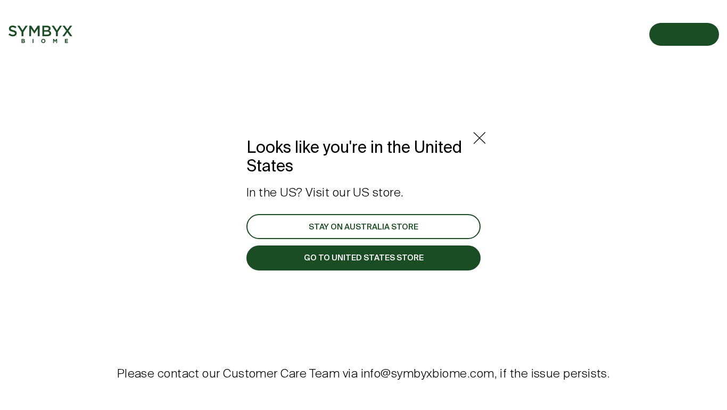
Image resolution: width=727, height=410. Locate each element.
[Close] (479, 138)
